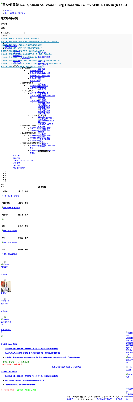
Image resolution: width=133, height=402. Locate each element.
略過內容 (8, 11)
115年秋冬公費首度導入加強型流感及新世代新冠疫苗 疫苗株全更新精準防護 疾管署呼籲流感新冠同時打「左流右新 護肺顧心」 (43, 357)
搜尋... (3, 33)
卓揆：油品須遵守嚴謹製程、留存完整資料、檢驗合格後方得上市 (24, 380)
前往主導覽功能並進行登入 (15, 13)
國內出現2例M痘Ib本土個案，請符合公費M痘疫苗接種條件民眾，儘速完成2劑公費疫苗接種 (32, 353)
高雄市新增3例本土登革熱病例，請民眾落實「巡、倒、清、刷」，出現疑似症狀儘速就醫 (31, 349)
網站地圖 (119, 399)
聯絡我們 (70, 399)
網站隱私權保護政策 (104, 399)
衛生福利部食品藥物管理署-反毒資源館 (66, 367)
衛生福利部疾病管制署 (9, 344)
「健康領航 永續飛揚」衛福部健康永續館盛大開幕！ (20, 384)
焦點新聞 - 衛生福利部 (9, 372)
